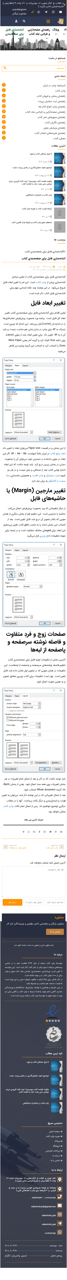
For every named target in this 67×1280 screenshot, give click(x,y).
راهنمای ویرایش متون (54, 128)
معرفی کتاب (59, 138)
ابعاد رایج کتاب (57, 453)
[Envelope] (60, 12)
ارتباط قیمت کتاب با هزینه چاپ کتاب (37, 208)
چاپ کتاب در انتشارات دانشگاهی (39, 195)
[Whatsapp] (38, 12)
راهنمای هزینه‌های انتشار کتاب (49, 133)
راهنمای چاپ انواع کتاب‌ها (51, 107)
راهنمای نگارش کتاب (55, 123)
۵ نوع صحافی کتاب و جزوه (41, 153)
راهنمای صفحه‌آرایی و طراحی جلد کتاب (39, 32)
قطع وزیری (44, 536)
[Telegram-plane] (46, 12)
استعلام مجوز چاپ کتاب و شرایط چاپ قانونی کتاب (32, 222)
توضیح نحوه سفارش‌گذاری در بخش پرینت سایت (32, 167)
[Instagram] (53, 12)
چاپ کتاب (60, 91)
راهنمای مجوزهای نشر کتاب (51, 117)
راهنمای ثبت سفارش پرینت (51, 101)
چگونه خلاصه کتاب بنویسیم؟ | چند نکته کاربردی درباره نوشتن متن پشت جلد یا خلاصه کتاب (30, 182)
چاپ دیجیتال (53, 475)
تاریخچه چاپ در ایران (54, 85)
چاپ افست (37, 475)
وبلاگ (55, 30)
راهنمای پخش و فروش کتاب (51, 96)
